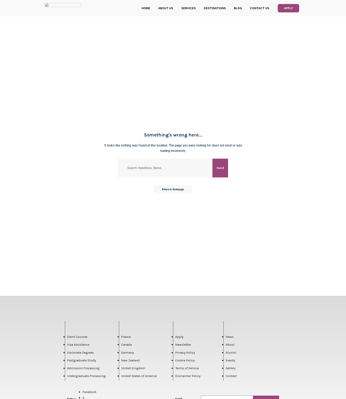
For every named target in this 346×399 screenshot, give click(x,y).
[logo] (63, 8)
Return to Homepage (173, 189)
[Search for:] (168, 168)
